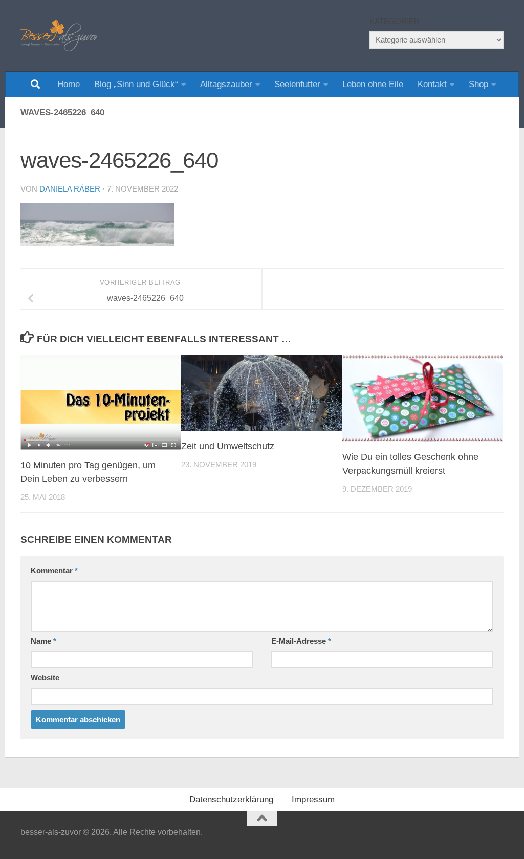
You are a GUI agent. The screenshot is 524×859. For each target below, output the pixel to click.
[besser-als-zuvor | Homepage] (58, 35)
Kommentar (54, 571)
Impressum (313, 799)
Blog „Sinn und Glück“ (136, 84)
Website (45, 678)
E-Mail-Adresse (301, 641)
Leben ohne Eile (372, 84)
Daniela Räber (69, 189)
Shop (478, 84)
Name (43, 641)
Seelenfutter (297, 84)
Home (68, 84)
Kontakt (432, 84)
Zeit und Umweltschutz (227, 446)
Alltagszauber (226, 84)
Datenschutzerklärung (231, 799)
